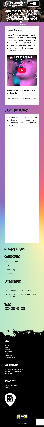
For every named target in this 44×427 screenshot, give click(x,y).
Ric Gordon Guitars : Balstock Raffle (20, 291)
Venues (7, 348)
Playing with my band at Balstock (15, 369)
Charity (8, 265)
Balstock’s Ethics (10, 358)
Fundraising (10, 270)
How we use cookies (11, 385)
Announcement (12, 261)
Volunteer (7, 350)
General (9, 274)
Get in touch (8, 356)
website (23, 308)
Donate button (11, 286)
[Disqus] (22, 157)
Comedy (13, 308)
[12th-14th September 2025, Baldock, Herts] (15, 3)
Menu (31, 3)
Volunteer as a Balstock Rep (13, 371)
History (7, 354)
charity (7, 308)
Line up (7, 346)
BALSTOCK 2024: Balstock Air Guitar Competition (21, 295)
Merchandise (9, 352)
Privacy (7, 387)
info (18, 308)
